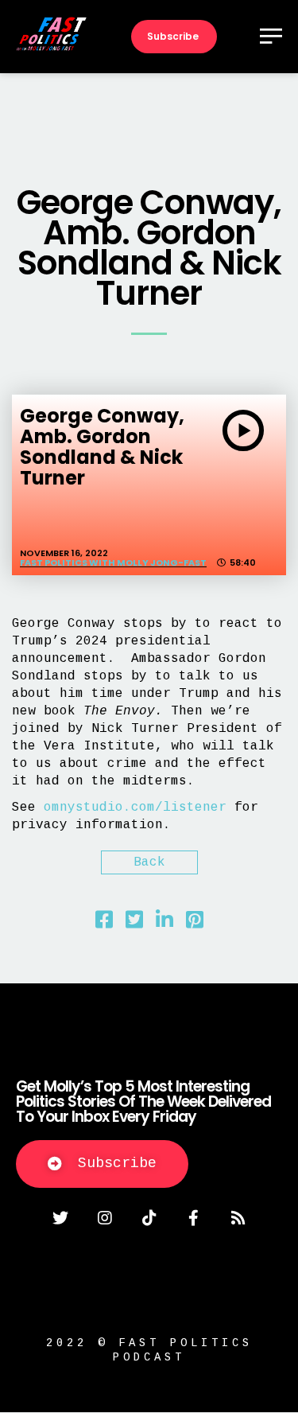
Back (149, 862)
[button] (102, 1164)
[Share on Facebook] (104, 924)
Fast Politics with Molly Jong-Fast (113, 562)
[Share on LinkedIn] (164, 924)
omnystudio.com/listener (135, 807)
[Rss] (238, 1218)
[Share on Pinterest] (195, 924)
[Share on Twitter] (134, 924)
